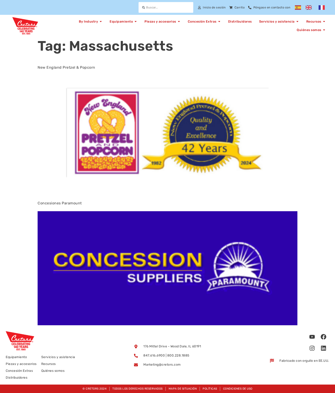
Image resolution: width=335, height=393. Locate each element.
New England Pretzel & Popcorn (66, 67)
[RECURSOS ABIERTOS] (324, 21)
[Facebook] (323, 337)
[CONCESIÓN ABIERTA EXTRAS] (219, 21)
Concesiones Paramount (60, 203)
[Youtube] (312, 337)
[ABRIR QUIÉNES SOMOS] (324, 30)
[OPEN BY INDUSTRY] (100, 21)
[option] (309, 7)
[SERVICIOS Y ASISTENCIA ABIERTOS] (297, 21)
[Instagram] (312, 348)
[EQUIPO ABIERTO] (135, 21)
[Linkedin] (323, 348)
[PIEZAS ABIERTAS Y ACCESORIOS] (178, 21)
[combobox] (166, 7)
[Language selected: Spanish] (312, 7)
